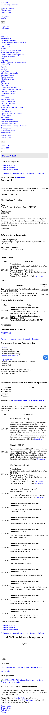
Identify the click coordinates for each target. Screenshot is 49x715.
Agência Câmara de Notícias (11, 114)
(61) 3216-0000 (27, 700)
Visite (3, 81)
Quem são (4, 85)
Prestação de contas (8, 130)
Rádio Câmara (6, 116)
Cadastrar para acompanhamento (13, 173)
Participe (4, 110)
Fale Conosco (6, 13)
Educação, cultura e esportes (11, 51)
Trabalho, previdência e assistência (13, 63)
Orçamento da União (8, 103)
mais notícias (5, 671)
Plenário (4, 95)
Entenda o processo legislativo (12, 107)
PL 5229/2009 (9, 155)
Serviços (4, 69)
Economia (4, 48)
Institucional (5, 65)
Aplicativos (5, 710)
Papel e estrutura (7, 77)
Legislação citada (7, 360)
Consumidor (5, 44)
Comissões (5, 97)
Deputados (5, 83)
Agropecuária (6, 38)
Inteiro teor (19, 177)
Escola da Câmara (7, 75)
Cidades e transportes (8, 40)
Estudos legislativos (8, 101)
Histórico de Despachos (9, 356)
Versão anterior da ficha (35, 173)
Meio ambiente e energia (10, 53)
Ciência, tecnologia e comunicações (14, 42)
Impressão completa (8, 167)
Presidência (5, 71)
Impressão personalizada (9, 169)
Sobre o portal (6, 706)
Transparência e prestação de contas (14, 126)
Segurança (4, 61)
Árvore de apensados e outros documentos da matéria (20, 339)
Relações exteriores (8, 57)
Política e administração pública (12, 55)
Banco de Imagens (7, 120)
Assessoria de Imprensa (9, 122)
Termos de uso (6, 708)
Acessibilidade (6, 11)
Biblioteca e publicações (9, 73)
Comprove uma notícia (9, 124)
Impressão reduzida (8, 165)
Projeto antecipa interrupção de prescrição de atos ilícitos (21, 667)
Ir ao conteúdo (6, 3)
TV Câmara (5, 118)
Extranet (4, 712)
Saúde (3, 59)
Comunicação (6, 112)
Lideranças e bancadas (9, 87)
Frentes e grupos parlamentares (12, 89)
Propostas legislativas (8, 93)
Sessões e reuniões (7, 99)
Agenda (4, 67)
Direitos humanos (7, 46)
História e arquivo (7, 79)
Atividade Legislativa (8, 91)
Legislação (5, 105)
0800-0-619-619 (19, 698)
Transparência (6, 128)
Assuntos (4, 36)
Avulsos (4, 348)
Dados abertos (6, 132)
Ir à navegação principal (9, 5)
